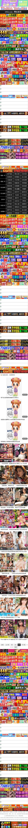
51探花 (24, 198)
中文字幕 (17, 180)
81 (15, 644)
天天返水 (24, 195)
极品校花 (9, 213)
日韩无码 (24, 213)
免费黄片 (24, 204)
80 (12, 644)
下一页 (23, 644)
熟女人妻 (17, 204)
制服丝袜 (17, 183)
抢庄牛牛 (17, 192)
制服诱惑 (24, 207)
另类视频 (24, 183)
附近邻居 (9, 186)
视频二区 (3, 181)
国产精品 (9, 174)
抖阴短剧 (17, 213)
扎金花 (17, 195)
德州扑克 (24, 192)
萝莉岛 (24, 201)
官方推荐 (3, 193)
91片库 (10, 201)
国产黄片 (9, 204)
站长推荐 (3, 187)
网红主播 (17, 174)
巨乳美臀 (24, 180)
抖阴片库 (3, 205)
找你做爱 (24, 186)
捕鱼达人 (9, 192)
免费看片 (3, 211)
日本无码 (24, 174)
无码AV (3, 199)
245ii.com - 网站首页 (13, 12)
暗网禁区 (9, 207)
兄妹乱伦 (17, 210)
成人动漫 (24, 177)
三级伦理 (9, 180)
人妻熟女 (9, 183)
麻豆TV (17, 198)
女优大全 (17, 201)
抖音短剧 (9, 198)
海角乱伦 (17, 207)
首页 (2, 644)
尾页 (16, 647)
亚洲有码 (9, 177)
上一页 (7, 644)
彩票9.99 (9, 195)
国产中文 (9, 210)
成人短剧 (24, 210)
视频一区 (3, 175)
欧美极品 (17, 177)
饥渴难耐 (17, 186)
